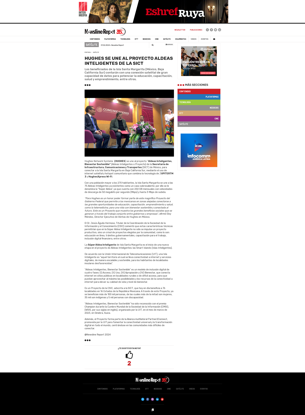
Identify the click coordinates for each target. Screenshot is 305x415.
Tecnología (185, 102)
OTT (181, 113)
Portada (88, 52)
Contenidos (185, 91)
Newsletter (180, 30)
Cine (217, 118)
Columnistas (180, 39)
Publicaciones (196, 30)
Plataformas (212, 96)
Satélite (96, 52)
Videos (193, 39)
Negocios (214, 107)
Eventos (204, 39)
